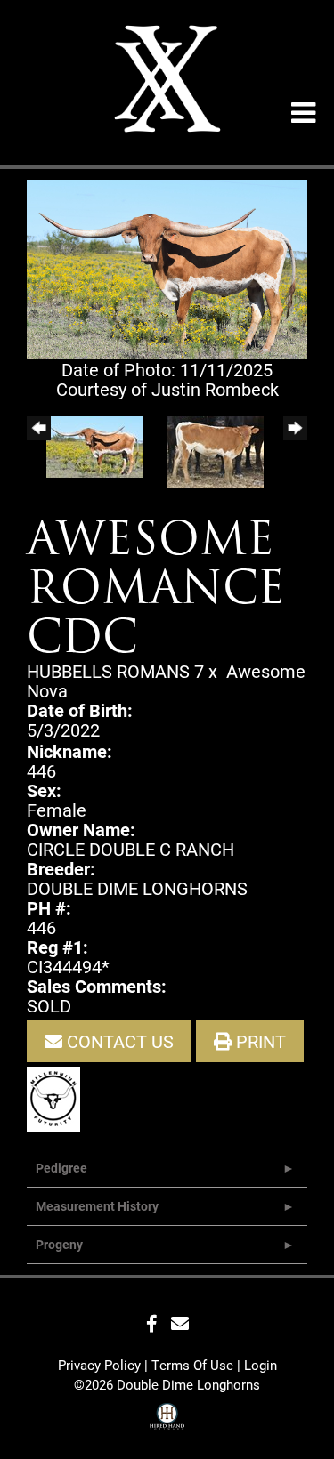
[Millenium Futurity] (58, 1096)
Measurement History (97, 1205)
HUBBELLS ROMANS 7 (115, 670)
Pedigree (61, 1167)
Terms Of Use (192, 1365)
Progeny (59, 1244)
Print (259, 1040)
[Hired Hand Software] (167, 1418)
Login (260, 1365)
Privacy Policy (99, 1365)
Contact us (118, 1040)
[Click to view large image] (167, 266)
